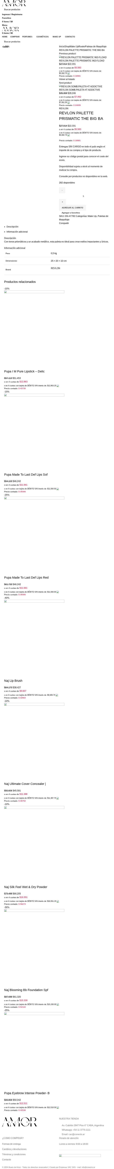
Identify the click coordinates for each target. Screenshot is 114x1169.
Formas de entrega (11, 1144)
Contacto (6, 1159)
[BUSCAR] (108, 9)
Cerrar (5, 47)
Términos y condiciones (14, 1154)
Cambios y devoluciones (14, 1149)
